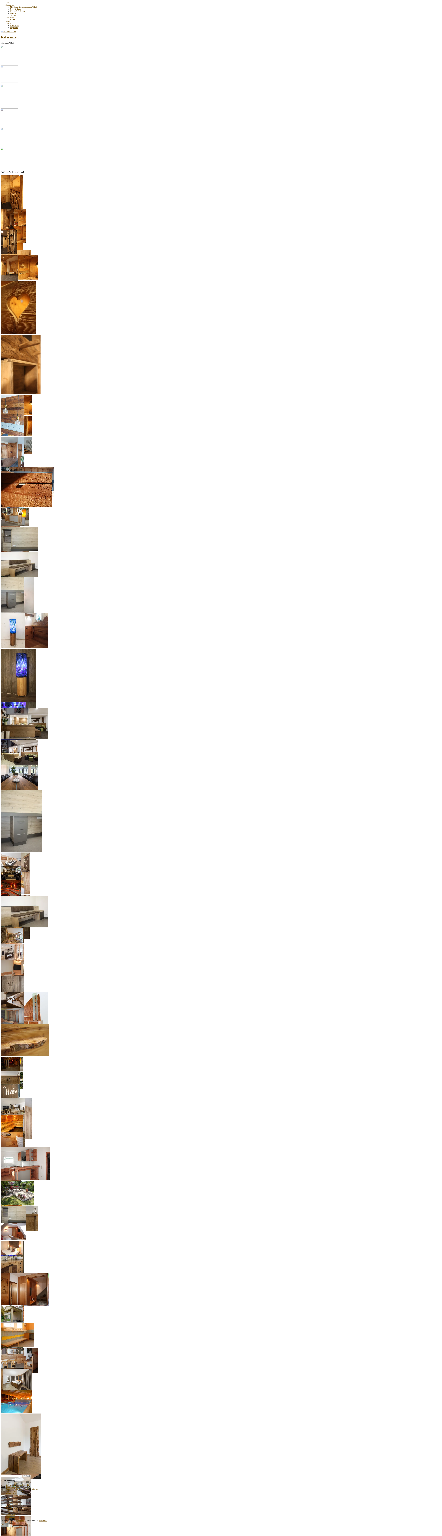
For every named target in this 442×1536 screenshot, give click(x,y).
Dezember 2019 (11, 1508)
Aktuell (8, 21)
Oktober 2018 (11, 1510)
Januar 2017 (10, 1513)
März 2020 (9, 1506)
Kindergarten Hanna (13, 1487)
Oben (3, 1525)
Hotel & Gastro (15, 9)
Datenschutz (14, 26)
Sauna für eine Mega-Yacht (15, 1491)
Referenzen (10, 17)
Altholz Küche (11, 1493)
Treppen (13, 15)
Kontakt (8, 24)
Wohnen (13, 13)
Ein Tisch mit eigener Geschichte (17, 1485)
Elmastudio (43, 1521)
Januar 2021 (10, 1504)
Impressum (14, 28)
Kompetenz (10, 5)
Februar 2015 (10, 1517)
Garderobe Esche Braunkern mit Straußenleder (22, 1489)
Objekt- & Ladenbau (17, 11)
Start (7, 3)
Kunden (13, 19)
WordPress (20, 1521)
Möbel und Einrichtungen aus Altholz (23, 7)
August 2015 (10, 1515)
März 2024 (9, 1502)
